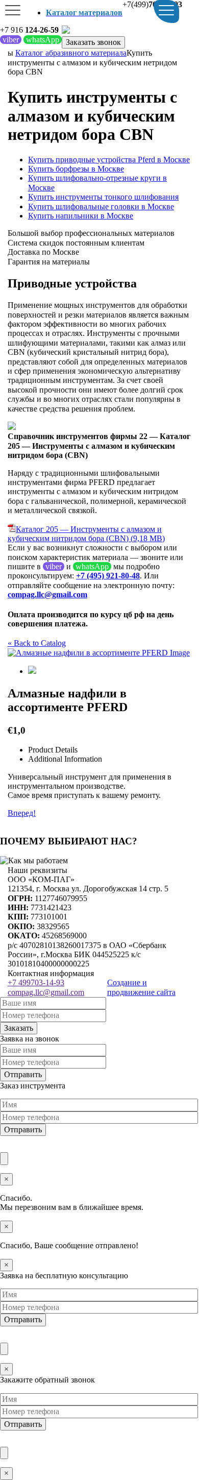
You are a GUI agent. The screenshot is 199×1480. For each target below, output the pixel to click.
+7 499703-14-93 (36, 982)
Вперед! (22, 813)
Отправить (23, 1074)
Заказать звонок (93, 42)
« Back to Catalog (37, 643)
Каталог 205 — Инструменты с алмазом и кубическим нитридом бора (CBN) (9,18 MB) (86, 534)
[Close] (4, 1158)
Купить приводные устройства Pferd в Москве (109, 159)
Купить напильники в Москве (80, 215)
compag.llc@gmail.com (46, 992)
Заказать (18, 1028)
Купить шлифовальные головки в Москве (101, 206)
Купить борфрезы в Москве (76, 168)
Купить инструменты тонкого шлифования (103, 196)
